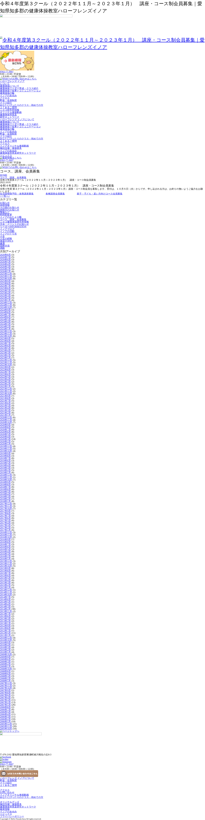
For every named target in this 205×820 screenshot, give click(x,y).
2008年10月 (6, 669)
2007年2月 (5, 702)
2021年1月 (5, 415)
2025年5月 (5, 290)
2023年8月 (5, 341)
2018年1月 (5, 501)
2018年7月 (5, 487)
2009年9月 (5, 657)
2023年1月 (5, 357)
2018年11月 (6, 477)
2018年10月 (6, 479)
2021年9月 (5, 396)
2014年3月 (5, 606)
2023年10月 (6, 336)
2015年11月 (6, 563)
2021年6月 (5, 403)
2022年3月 (5, 381)
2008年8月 (5, 671)
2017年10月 (6, 508)
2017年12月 (6, 503)
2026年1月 (5, 271)
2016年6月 (5, 546)
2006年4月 (5, 714)
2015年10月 (6, 566)
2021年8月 (5, 398)
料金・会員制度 (8, 100)
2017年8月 (5, 513)
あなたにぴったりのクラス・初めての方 (21, 105)
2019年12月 (6, 446)
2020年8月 (5, 427)
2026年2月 (5, 269)
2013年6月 (5, 616)
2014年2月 (5, 609)
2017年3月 (5, 525)
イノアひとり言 (8, 233)
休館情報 (5, 205)
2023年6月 (5, 345)
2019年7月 (5, 458)
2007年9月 (5, 690)
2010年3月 (5, 647)
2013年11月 (6, 611)
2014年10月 (6, 594)
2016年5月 (5, 549)
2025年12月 (6, 274)
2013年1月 (5, 623)
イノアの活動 (7, 231)
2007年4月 (5, 697)
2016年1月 (5, 558)
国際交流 (5, 245)
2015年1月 (5, 587)
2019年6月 (5, 460)
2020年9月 (5, 424)
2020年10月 (6, 422)
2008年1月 (5, 681)
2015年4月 (5, 580)
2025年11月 (6, 276)
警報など (5, 212)
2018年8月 (5, 484)
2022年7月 (5, 372)
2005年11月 (6, 726)
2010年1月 (5, 652)
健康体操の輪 (7, 93)
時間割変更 (6, 214)
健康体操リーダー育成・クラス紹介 (19, 88)
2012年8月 (5, 628)
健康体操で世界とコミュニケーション (20, 90)
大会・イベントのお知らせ (14, 224)
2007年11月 (6, 685)
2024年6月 (5, 317)
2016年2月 (5, 556)
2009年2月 (5, 664)
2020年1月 (5, 444)
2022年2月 (5, 384)
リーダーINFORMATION (13, 226)
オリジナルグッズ (9, 802)
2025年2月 (5, 298)
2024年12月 (6, 302)
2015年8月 (5, 570)
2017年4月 (5, 523)
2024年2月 (5, 326)
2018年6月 (5, 489)
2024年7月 (5, 314)
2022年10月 (6, 365)
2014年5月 (5, 602)
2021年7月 (5, 400)
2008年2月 (5, 678)
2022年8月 (5, 369)
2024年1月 (5, 329)
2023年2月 (5, 355)
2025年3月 (5, 295)
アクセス (5, 98)
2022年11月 (6, 362)
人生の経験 (6, 238)
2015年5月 (5, 578)
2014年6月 (5, 599)
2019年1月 (5, 472)
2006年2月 (5, 719)
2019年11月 (6, 448)
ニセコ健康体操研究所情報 (14, 222)
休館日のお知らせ (9, 210)
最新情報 (5, 809)
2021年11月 (6, 391)
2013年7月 (5, 613)
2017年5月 (5, 520)
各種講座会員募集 (55, 193)
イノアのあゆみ (8, 95)
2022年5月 (5, 377)
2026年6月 (5, 259)
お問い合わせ (7, 792)
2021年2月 (5, 412)
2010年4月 (5, 645)
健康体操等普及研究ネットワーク (9, 115)
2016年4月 (5, 551)
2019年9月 (5, 453)
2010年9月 (5, 642)
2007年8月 (5, 692)
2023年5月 (5, 348)
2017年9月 (5, 511)
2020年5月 (5, 434)
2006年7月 (5, 709)
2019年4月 (5, 465)
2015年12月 (6, 561)
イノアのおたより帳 (11, 217)
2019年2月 (5, 470)
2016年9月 (5, 539)
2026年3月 (5, 266)
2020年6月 (5, 432)
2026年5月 (5, 262)
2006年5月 (5, 712)
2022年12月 (6, 360)
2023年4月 (5, 350)
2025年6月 (5, 288)
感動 (2, 248)
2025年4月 (5, 293)
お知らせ (5, 202)
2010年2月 (5, 649)
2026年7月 (5, 257)
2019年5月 (5, 463)
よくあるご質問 (8, 107)
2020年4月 (5, 436)
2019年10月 (6, 451)
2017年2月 (5, 527)
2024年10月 (6, 307)
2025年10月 (6, 278)
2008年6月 (5, 673)
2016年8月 (5, 542)
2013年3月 (5, 618)
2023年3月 (5, 353)
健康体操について (9, 86)
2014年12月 (6, 590)
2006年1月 (5, 721)
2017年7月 (5, 515)
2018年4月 (5, 494)
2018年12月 (6, 475)
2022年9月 (5, 367)
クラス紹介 (6, 102)
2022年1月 (5, 386)
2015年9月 (5, 568)
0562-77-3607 (7, 71)
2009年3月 (5, 661)
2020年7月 (5, 429)
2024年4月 (5, 321)
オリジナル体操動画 (11, 112)
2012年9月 (5, 625)
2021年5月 (5, 405)
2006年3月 (5, 716)
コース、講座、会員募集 (13, 219)
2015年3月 (5, 582)
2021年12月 (6, 388)
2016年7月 (5, 544)
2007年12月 (6, 683)
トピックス (6, 155)
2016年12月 (6, 532)
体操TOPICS (6, 241)
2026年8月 (5, 254)
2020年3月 (5, 439)
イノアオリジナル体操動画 (14, 146)
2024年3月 (5, 324)
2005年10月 (6, 728)
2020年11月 (6, 420)
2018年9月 (5, 482)
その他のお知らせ (9, 207)
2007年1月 (5, 704)
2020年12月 (6, 417)
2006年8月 (5, 707)
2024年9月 (5, 309)
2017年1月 (5, 530)
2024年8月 (5, 312)
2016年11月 (6, 535)
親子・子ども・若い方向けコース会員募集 (99, 193)
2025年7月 (5, 286)
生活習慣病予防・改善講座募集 (17, 193)
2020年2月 (5, 441)
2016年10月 (6, 537)
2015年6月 (5, 575)
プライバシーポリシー (12, 816)
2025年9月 (5, 281)
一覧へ (5, 196)
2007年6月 (5, 695)
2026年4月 (5, 264)
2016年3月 (5, 554)
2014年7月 (5, 597)
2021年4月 (5, 408)
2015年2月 (5, 585)
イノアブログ (7, 229)
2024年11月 (6, 305)
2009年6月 (5, 659)
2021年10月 (6, 393)
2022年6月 (5, 374)
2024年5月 (5, 319)
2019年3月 (5, 467)
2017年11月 (6, 506)
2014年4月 (5, 604)
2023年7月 (5, 343)
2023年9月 (5, 338)
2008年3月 (5, 676)
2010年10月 (6, 640)
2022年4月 (5, 379)
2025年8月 (5, 283)
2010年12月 (6, 637)
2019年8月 (5, 456)
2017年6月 (5, 518)
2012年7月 (5, 630)
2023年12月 (6, 331)
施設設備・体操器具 (11, 148)
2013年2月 (5, 621)
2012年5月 (5, 633)
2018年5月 (5, 491)
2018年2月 (5, 499)
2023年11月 (6, 333)
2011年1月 (5, 635)
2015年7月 (5, 573)
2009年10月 (6, 654)
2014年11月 (6, 592)
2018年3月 (5, 496)
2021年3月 (5, 410)
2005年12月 (6, 724)
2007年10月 (6, 688)
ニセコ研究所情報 (9, 110)
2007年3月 (5, 700)
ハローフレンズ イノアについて (12, 82)
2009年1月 (5, 666)
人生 (2, 236)
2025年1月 (5, 300)
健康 (2, 243)
